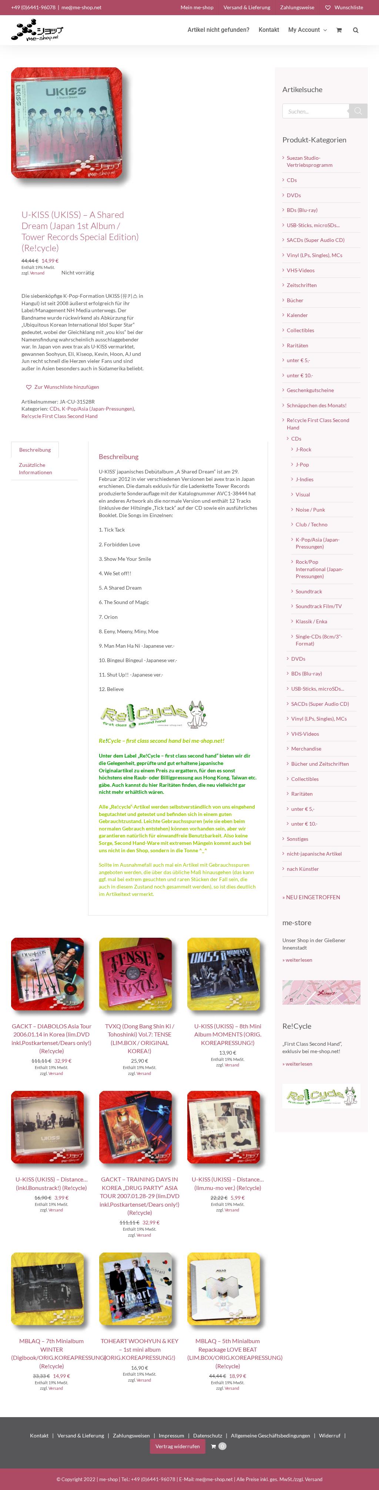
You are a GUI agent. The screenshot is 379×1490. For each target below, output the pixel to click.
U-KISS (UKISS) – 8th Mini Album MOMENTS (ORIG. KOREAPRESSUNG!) (227, 1034)
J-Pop (302, 464)
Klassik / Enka (311, 621)
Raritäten (297, 345)
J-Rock (303, 449)
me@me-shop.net (81, 7)
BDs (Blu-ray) (302, 210)
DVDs (294, 195)
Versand (37, 272)
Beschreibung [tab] (35, 449)
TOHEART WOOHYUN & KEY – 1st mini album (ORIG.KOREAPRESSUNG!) (139, 1349)
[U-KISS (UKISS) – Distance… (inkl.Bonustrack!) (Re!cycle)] (51, 1094)
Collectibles (300, 330)
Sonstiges (297, 839)
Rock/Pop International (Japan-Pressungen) (319, 569)
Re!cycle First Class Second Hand (59, 416)
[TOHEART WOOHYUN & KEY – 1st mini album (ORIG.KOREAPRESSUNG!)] (139, 1256)
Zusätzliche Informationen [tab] (35, 468)
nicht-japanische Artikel (314, 853)
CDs (55, 408)
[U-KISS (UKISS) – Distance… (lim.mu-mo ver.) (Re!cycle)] (227, 1094)
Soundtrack (309, 591)
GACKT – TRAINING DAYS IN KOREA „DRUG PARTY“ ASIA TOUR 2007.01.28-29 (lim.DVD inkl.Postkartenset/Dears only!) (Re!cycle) (140, 1196)
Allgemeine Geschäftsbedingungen (270, 1435)
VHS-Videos (301, 270)
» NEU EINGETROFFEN (311, 897)
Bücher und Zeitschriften (320, 764)
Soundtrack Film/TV (319, 606)
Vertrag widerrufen (177, 1446)
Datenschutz (207, 1435)
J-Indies (304, 479)
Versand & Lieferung (80, 1435)
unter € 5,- (298, 360)
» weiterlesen (297, 960)
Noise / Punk (310, 509)
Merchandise (306, 748)
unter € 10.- (300, 375)
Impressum (171, 1435)
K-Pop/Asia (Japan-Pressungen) (98, 408)
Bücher (295, 300)
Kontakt (39, 1435)
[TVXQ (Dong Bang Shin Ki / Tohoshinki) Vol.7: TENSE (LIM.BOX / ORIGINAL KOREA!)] (139, 941)
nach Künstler (303, 869)
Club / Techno (312, 524)
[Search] (358, 111)
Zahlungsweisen (131, 1435)
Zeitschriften (302, 285)
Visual (303, 494)
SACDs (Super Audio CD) (316, 240)
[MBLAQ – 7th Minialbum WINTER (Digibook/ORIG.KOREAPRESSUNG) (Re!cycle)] (51, 1256)
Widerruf (330, 1435)
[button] (356, 30)
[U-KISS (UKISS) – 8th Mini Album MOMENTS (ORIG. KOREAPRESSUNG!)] (227, 941)
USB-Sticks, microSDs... (313, 225)
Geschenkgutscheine (310, 390)
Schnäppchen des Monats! (317, 405)
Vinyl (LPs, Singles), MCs (314, 255)
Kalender (297, 315)
